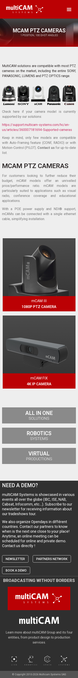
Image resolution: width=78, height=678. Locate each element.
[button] (69, 9)
